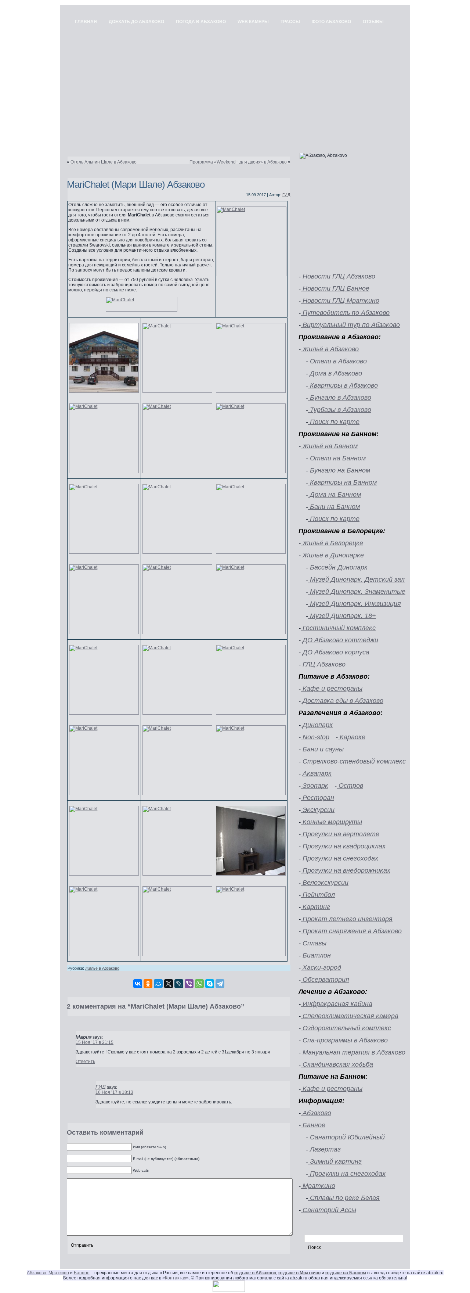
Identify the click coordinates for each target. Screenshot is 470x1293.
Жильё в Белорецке (332, 543)
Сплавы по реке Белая (344, 1198)
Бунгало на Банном (339, 470)
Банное (313, 1125)
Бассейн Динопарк (338, 567)
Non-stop (315, 737)
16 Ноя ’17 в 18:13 (114, 1092)
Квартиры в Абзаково (343, 385)
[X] (168, 983)
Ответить (85, 1061)
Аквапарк (317, 773)
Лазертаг (324, 1149)
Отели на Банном (337, 458)
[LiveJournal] (178, 983)
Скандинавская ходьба (337, 1064)
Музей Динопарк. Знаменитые (356, 591)
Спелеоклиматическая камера (349, 1016)
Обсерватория (325, 979)
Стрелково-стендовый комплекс (353, 761)
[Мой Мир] (158, 983)
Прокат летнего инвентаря (347, 919)
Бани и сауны (322, 749)
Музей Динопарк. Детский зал (356, 579)
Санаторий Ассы (328, 1210)
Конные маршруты (331, 822)
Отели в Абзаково (337, 361)
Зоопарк (314, 785)
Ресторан (317, 797)
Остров (350, 785)
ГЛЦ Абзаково (323, 664)
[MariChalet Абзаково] (141, 304)
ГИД (286, 195)
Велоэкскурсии (324, 882)
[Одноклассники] (148, 983)
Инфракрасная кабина (336, 1004)
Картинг (315, 907)
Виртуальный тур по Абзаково (350, 324)
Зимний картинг (335, 1161)
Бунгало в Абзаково (339, 397)
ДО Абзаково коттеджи (339, 640)
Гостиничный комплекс (338, 628)
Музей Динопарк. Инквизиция (354, 603)
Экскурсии (318, 809)
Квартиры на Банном (342, 482)
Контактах (175, 1278)
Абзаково (316, 1113)
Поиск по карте (333, 421)
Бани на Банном (334, 506)
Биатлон (316, 955)
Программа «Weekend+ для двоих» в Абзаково (238, 162)
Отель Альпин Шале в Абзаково (103, 162)
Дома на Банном (334, 494)
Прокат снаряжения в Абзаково (351, 931)
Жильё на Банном (329, 446)
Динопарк (317, 725)
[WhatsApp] (199, 983)
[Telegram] (220, 983)
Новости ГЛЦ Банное (335, 288)
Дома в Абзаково (335, 373)
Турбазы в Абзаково (339, 409)
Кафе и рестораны (331, 688)
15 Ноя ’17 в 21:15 (94, 1042)
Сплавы (313, 943)
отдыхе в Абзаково (255, 1272)
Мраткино (318, 1185)
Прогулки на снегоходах (339, 858)
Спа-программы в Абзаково (344, 1040)
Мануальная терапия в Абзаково (353, 1052)
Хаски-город (321, 967)
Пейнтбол (318, 894)
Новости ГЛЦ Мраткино (340, 300)
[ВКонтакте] (137, 983)
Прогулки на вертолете (340, 834)
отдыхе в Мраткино (299, 1272)
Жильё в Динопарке (332, 555)
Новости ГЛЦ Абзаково (338, 276)
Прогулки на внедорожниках (345, 870)
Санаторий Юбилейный (346, 1137)
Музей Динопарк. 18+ (342, 615)
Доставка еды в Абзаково (342, 700)
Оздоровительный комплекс (346, 1028)
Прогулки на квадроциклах (343, 846)
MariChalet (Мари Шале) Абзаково (136, 184)
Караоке (351, 737)
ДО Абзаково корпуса (335, 652)
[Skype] (209, 983)
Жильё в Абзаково (102, 968)
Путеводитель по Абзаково (345, 312)
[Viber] (189, 983)
